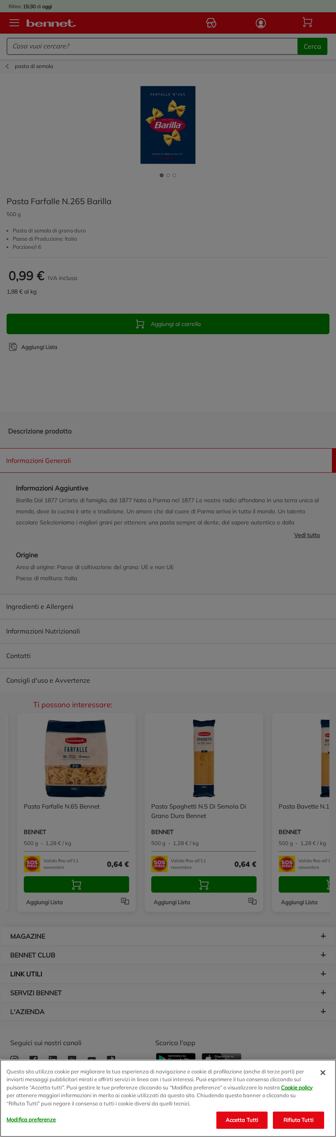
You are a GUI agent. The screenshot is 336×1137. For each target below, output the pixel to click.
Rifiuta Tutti (298, 1119)
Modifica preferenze (31, 1119)
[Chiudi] (323, 1073)
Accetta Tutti (242, 1119)
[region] (168, 1098)
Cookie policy (297, 1087)
